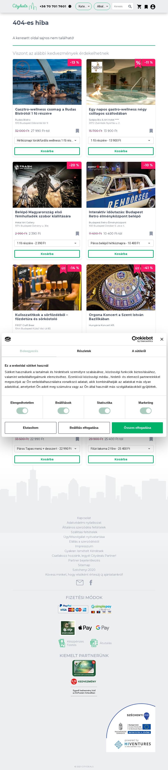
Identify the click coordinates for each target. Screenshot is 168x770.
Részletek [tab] (84, 351)
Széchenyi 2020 (84, 570)
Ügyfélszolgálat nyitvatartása (84, 537)
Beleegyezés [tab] (29, 351)
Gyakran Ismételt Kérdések (84, 551)
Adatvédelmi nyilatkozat (84, 523)
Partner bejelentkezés (84, 560)
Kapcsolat (84, 518)
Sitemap (84, 565)
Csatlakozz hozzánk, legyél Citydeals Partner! (84, 556)
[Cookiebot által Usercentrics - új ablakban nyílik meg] (135, 339)
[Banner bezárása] (161, 339)
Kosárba (47, 151)
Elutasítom (30, 427)
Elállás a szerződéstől (84, 541)
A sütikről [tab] (139, 351)
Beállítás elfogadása (84, 427)
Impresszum (84, 546)
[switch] (63, 410)
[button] (146, 6)
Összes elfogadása (137, 427)
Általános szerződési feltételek (84, 527)
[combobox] (83, 6)
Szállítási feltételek (84, 532)
